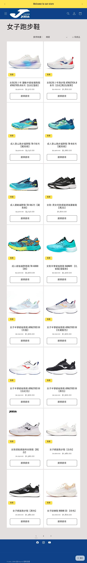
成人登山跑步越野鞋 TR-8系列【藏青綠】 (62, 145)
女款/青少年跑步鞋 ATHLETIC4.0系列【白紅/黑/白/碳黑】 (62, 84)
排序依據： (38, 37)
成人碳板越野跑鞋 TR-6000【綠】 (25, 267)
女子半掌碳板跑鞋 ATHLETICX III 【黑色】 (62, 390)
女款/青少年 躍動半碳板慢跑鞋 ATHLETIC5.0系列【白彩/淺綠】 (25, 84)
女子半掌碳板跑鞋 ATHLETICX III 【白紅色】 (25, 390)
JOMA (14, 561)
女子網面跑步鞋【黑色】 (25, 511)
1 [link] (36, 536)
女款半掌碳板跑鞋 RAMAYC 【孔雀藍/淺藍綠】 (62, 267)
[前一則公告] (4, 4)
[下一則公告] (82, 4)
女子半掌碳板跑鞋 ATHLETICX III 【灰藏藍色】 (62, 328)
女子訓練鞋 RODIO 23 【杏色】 (62, 511)
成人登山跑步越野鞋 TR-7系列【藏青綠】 (25, 145)
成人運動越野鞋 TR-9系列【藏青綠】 (25, 206)
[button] (6, 14)
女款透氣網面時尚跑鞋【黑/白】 (25, 451)
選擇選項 (25, 96)
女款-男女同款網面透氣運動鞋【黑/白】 (62, 206)
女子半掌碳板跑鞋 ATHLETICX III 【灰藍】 (25, 328)
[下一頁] (51, 536)
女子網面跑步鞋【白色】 (62, 449)
